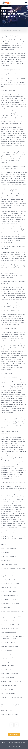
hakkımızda (20, 742)
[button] (14, 734)
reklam (4, 743)
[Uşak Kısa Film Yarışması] (12, 725)
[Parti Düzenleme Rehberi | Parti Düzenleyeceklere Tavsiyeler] (16, 725)
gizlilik (16, 742)
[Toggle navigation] (26, 2)
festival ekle (8, 743)
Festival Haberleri (6, 8)
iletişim (24, 742)
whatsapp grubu (22, 743)
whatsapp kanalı (15, 743)
